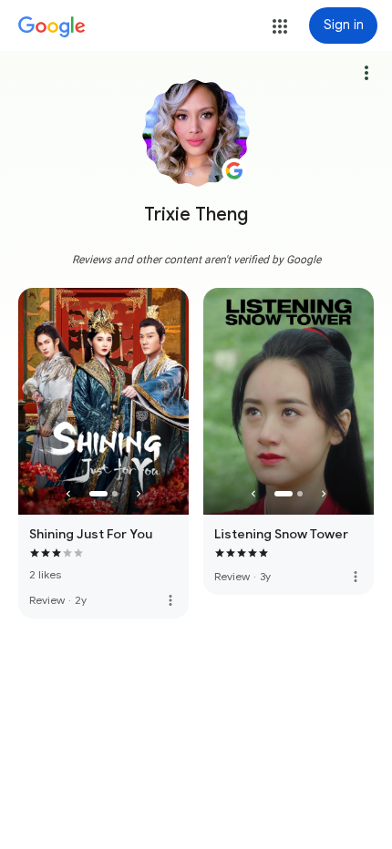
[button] (280, 26)
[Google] (52, 27)
